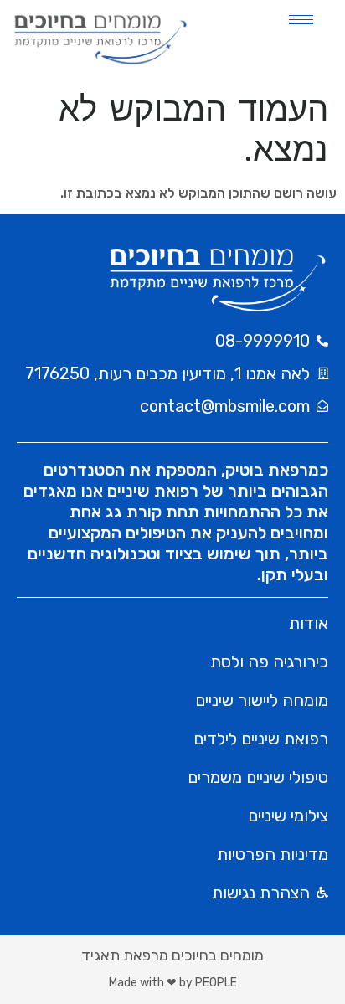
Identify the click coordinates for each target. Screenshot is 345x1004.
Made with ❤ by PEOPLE (173, 983)
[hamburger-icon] (301, 19)
